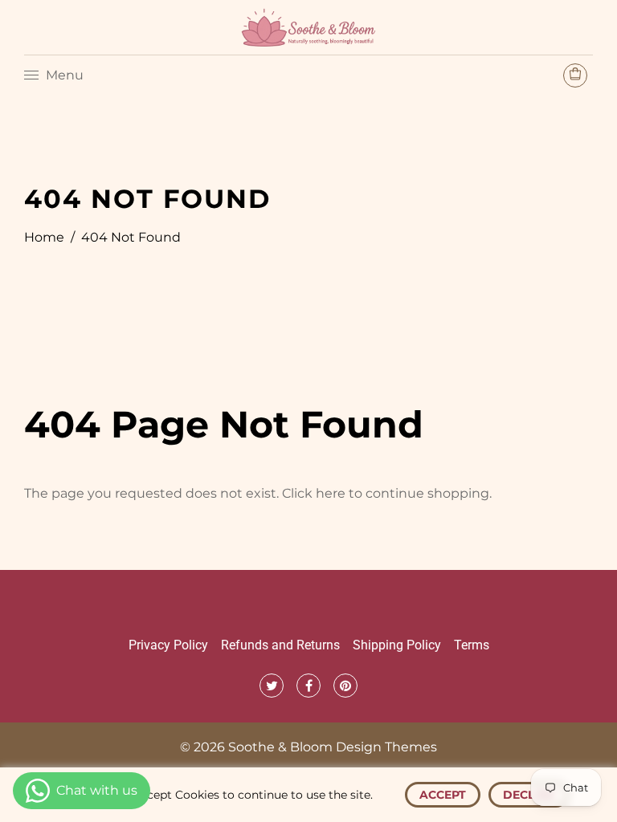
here (330, 493)
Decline (528, 794)
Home (44, 237)
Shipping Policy (397, 645)
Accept (442, 794)
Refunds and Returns (280, 645)
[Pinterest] (345, 686)
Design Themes (386, 747)
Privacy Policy (168, 645)
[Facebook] (308, 686)
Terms (471, 645)
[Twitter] (271, 686)
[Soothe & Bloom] (308, 26)
